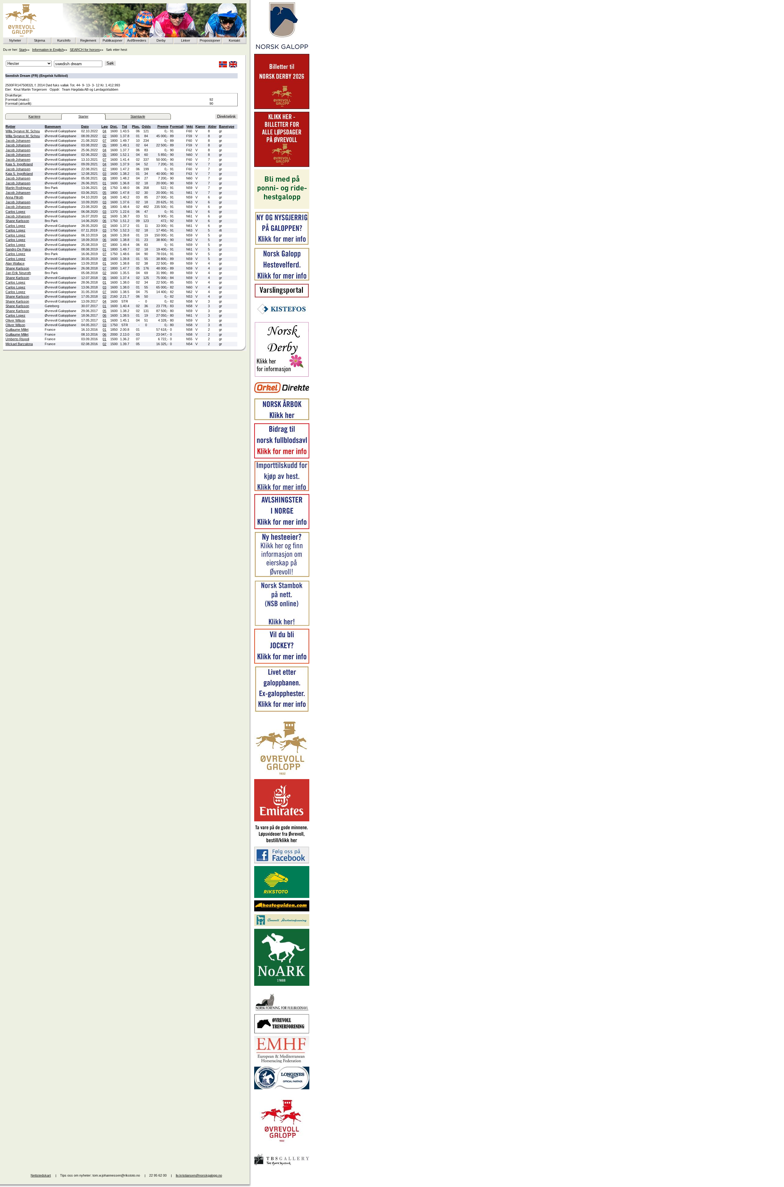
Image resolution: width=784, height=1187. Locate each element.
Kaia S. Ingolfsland (19, 164)
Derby (161, 40)
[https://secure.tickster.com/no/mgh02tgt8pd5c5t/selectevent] (281, 166)
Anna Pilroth (14, 197)
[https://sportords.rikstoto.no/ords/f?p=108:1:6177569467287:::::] (281, 625)
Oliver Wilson (15, 320)
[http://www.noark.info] (281, 984)
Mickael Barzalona (19, 344)
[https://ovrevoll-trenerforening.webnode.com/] (281, 1032)
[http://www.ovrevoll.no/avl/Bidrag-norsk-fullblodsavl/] (281, 457)
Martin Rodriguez (18, 188)
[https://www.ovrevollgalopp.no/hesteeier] (281, 576)
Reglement (88, 40)
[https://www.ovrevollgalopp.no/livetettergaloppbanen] (281, 711)
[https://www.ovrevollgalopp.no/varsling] (281, 296)
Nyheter (15, 40)
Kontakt (234, 40)
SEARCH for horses (85, 49)
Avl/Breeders (136, 40)
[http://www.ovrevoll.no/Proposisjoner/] (281, 1147)
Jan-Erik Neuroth (18, 273)
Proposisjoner (210, 40)
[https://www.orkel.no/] (281, 394)
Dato (85, 126)
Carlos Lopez (15, 211)
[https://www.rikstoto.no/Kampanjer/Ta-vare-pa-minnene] (281, 843)
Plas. (136, 126)
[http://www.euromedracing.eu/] (281, 1063)
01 (104, 183)
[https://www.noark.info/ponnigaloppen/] (281, 207)
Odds (146, 126)
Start (22, 49)
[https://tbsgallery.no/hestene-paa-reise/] (281, 1166)
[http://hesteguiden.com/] (281, 910)
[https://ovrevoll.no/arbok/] (281, 419)
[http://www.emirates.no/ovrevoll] (281, 820)
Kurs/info (63, 40)
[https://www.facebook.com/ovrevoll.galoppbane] (281, 862)
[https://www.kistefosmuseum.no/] (281, 318)
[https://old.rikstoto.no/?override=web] (281, 897)
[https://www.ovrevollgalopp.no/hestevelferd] (281, 279)
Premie (162, 126)
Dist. (114, 126)
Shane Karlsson (17, 221)
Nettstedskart (41, 1175)
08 (104, 178)
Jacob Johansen (18, 140)
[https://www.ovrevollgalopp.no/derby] (281, 376)
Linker (185, 40)
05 (104, 145)
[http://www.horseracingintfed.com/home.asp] (281, 1088)
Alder (212, 126)
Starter (83, 116)
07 (104, 140)
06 (104, 207)
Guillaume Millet (17, 329)
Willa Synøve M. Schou (23, 131)
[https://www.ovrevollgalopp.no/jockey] (281, 662)
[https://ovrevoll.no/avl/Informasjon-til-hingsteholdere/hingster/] (281, 528)
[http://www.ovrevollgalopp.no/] (281, 775)
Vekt (189, 126)
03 (104, 173)
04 (104, 131)
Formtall (176, 126)
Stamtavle (137, 116)
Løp (104, 126)
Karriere (34, 116)
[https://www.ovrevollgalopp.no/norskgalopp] (281, 50)
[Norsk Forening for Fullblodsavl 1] (281, 1010)
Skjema (39, 40)
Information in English (48, 49)
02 (104, 136)
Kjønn (200, 126)
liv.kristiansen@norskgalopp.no (199, 1175)
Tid (124, 126)
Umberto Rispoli (17, 339)
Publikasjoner (113, 40)
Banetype (226, 126)
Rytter (10, 126)
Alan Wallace (15, 263)
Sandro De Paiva (18, 249)
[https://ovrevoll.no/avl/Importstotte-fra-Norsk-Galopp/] (281, 490)
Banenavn (53, 126)
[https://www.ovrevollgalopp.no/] (281, 244)
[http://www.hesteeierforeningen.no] (281, 925)
